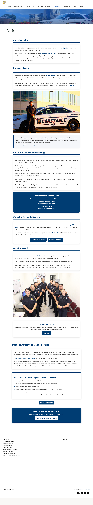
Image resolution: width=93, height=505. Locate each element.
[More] (89, 7)
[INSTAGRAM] (81, 493)
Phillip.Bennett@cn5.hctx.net (46, 208)
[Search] (85, 6)
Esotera (81, 489)
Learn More (46, 333)
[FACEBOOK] (78, 493)
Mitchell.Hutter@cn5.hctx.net (46, 203)
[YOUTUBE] (88, 493)
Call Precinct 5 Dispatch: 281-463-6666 (46, 418)
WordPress (87, 489)
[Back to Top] (87, 503)
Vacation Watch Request (38, 239)
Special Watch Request (55, 239)
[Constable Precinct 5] (4, 2)
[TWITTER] (85, 493)
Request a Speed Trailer (46, 402)
